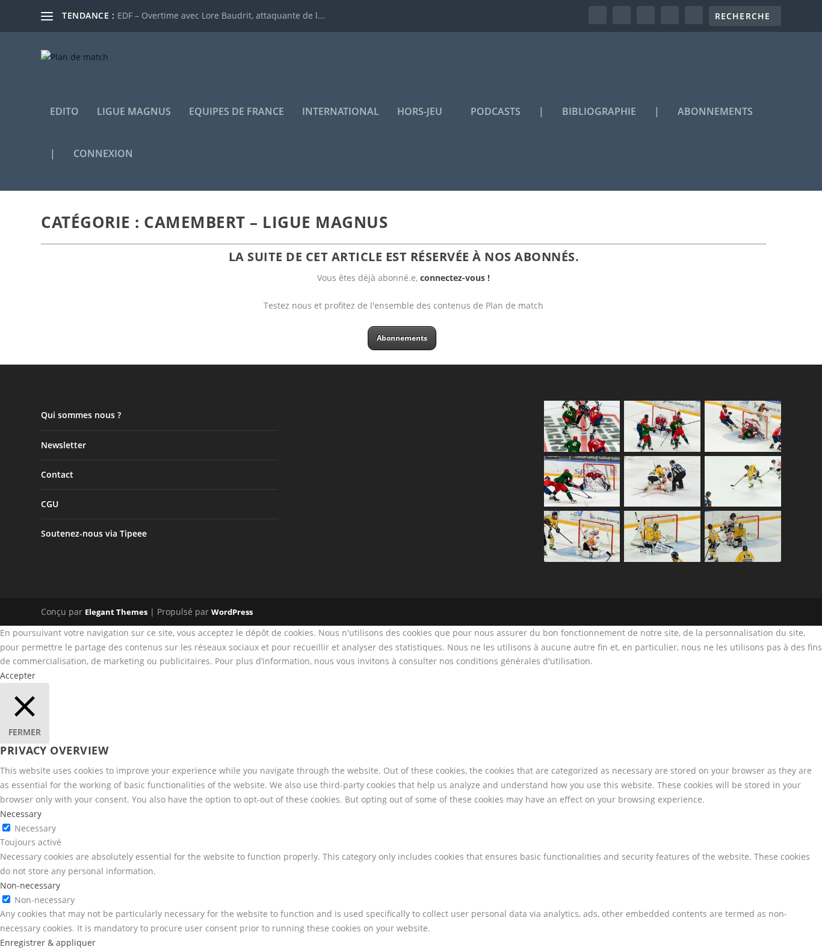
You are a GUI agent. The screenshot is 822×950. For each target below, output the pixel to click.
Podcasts (496, 112)
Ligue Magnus (134, 112)
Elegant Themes (116, 611)
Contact (57, 474)
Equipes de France (236, 112)
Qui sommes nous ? (81, 415)
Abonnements (715, 112)
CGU (49, 504)
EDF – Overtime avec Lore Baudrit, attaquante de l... (221, 15)
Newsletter (63, 445)
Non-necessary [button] (30, 885)
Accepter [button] (18, 675)
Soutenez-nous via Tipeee (94, 533)
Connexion (103, 154)
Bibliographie (599, 112)
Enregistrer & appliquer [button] (48, 942)
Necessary (35, 828)
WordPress (232, 611)
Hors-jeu (419, 112)
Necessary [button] (21, 813)
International (340, 112)
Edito (64, 112)
